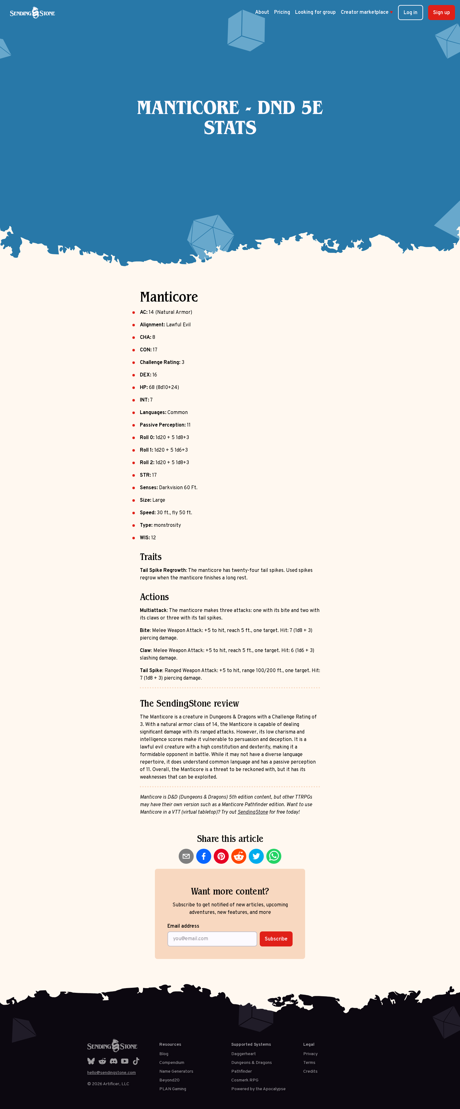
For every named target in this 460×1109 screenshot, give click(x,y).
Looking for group (315, 12)
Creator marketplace (367, 12)
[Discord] (113, 1061)
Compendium (171, 1062)
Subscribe (276, 939)
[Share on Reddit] (238, 856)
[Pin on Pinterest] (221, 856)
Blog (163, 1054)
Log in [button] (410, 13)
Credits (310, 1071)
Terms (309, 1062)
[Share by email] (186, 856)
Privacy (310, 1054)
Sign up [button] (441, 13)
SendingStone (253, 812)
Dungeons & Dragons (251, 1062)
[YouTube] (125, 1061)
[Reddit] (102, 1061)
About (262, 12)
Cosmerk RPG (244, 1080)
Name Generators (176, 1071)
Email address (183, 926)
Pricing (282, 12)
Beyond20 (169, 1080)
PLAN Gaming (172, 1089)
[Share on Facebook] (203, 856)
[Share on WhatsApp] (273, 856)
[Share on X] (256, 856)
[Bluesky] (91, 1061)
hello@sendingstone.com (111, 1072)
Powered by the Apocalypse (258, 1089)
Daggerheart (243, 1054)
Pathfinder (241, 1071)
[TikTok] (136, 1061)
